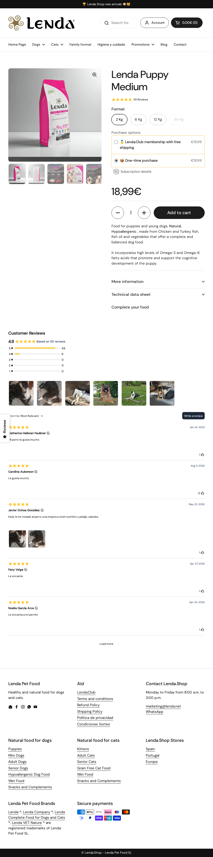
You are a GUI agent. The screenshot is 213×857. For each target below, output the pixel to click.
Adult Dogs (17, 761)
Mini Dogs (16, 755)
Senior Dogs (18, 768)
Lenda (13, 812)
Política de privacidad (95, 717)
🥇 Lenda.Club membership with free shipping (150, 145)
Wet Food (16, 780)
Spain (150, 749)
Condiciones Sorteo (93, 724)
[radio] (116, 142)
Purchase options (126, 132)
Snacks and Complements (30, 787)
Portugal (152, 755)
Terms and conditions (95, 698)
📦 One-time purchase (139, 160)
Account (158, 22)
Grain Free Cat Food (93, 768)
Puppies (15, 749)
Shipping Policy (89, 711)
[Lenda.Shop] (41, 22)
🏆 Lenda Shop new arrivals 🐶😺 (106, 4)
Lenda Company (36, 812)
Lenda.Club (86, 692)
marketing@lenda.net (163, 706)
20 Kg (178, 119)
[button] (187, 22)
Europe (152, 761)
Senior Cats (86, 761)
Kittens (83, 749)
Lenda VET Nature (27, 822)
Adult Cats (86, 755)
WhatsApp (154, 711)
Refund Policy (88, 705)
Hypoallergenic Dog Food (29, 774)
